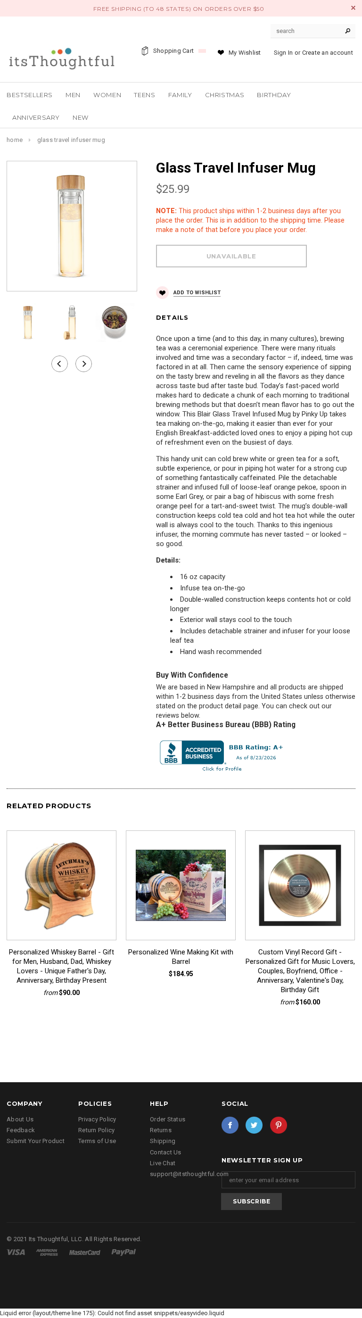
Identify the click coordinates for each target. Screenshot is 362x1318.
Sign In (283, 52)
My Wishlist (245, 52)
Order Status (167, 1119)
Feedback (21, 1130)
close (353, 8)
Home (15, 139)
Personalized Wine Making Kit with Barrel (180, 957)
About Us (20, 1119)
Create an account (327, 52)
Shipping (162, 1140)
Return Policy (96, 1130)
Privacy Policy (97, 1119)
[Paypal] (123, 1251)
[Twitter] (254, 1125)
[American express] (47, 1251)
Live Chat (162, 1163)
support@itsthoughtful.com (189, 1173)
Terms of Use (97, 1140)
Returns (161, 1130)
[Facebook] (230, 1125)
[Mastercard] (85, 1251)
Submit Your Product (36, 1140)
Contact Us (165, 1152)
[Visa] (16, 1251)
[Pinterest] (278, 1125)
